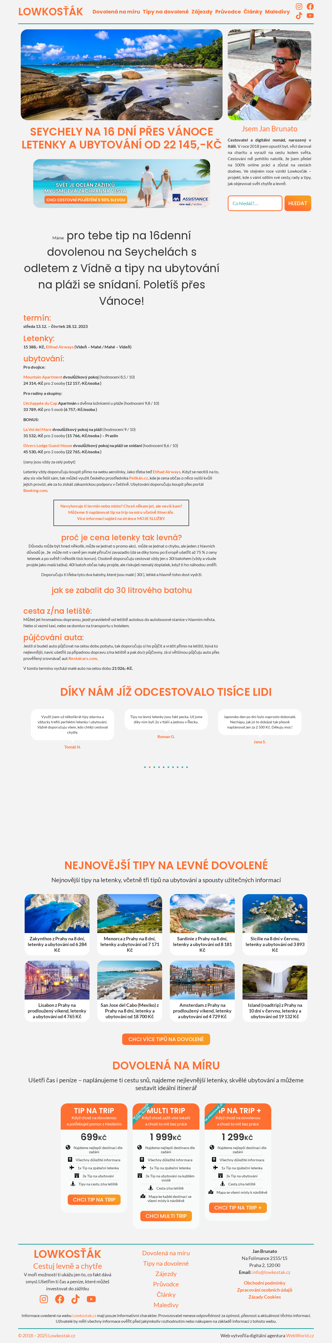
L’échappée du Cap (40, 403)
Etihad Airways (60, 346)
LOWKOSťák (50, 11)
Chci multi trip (166, 1216)
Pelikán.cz (138, 477)
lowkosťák (67, 1254)
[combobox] (255, 203)
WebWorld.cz (300, 1335)
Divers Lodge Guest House (47, 445)
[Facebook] (310, 6)
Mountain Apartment (42, 376)
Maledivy (277, 11)
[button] (145, 767)
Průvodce (228, 11)
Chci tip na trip (94, 1199)
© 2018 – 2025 (33, 1335)
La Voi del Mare (37, 429)
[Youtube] (310, 15)
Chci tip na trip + (238, 1207)
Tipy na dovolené (166, 11)
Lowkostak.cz (84, 1315)
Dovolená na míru (116, 11)
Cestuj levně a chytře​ (67, 1265)
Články (253, 11)
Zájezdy (202, 11)
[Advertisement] (269, 248)
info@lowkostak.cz (271, 1272)
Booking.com (35, 490)
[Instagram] (299, 6)
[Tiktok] (299, 15)
